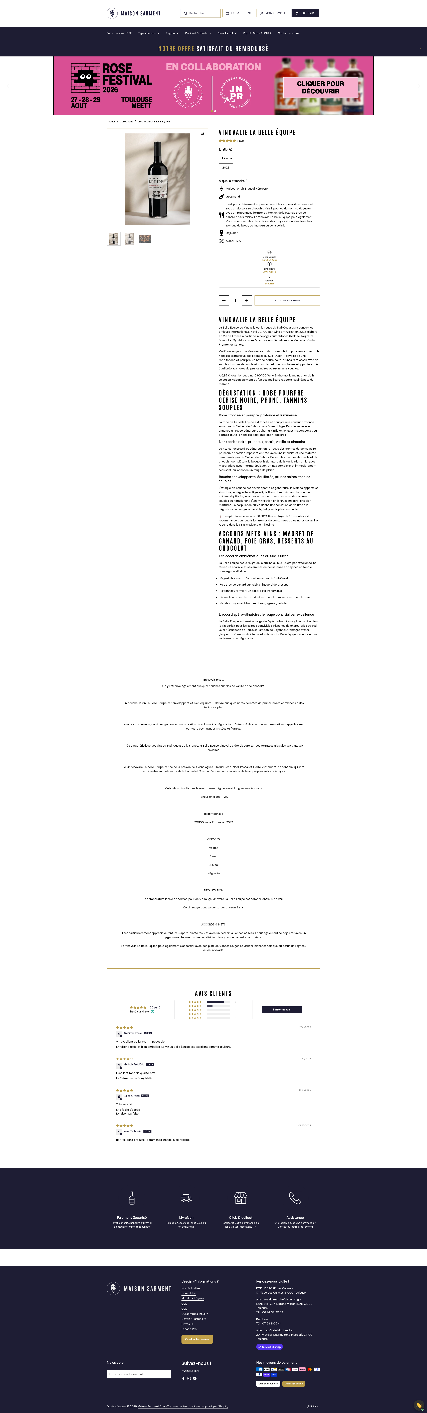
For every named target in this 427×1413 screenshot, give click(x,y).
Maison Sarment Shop (152, 1406)
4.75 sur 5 (154, 1007)
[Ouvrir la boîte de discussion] (419, 1405)
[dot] (212, 111)
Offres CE (187, 1324)
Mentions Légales (192, 1298)
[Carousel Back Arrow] (8, 85)
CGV (184, 1303)
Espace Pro (241, 13)
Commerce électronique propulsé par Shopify (197, 1406)
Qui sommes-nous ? (194, 1314)
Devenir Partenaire (193, 1319)
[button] (305, 13)
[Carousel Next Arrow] (419, 85)
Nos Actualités (190, 1288)
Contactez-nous (197, 1339)
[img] (124, 1028)
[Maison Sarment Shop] (133, 13)
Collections (126, 121)
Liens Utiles (188, 1293)
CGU (184, 1308)
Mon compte (276, 13)
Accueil (111, 121)
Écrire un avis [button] (282, 1009)
